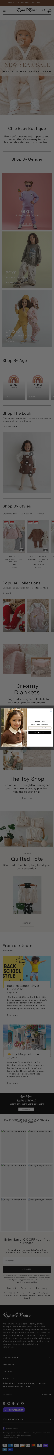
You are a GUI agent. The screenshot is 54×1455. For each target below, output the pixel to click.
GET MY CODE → (39, 733)
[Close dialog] (51, 710)
